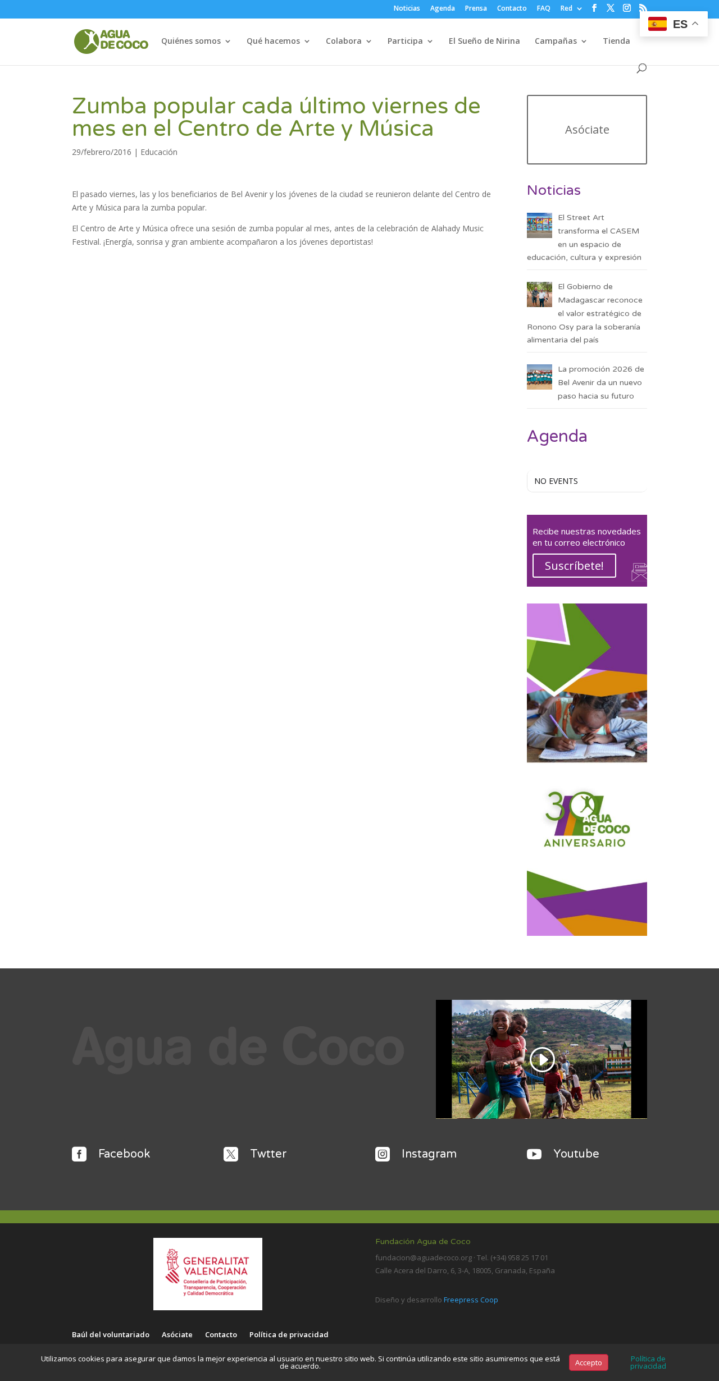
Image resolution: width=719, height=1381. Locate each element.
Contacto (512, 9)
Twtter (268, 1154)
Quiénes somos (191, 41)
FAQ (543, 9)
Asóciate (587, 129)
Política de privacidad (289, 1334)
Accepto (588, 1362)
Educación (159, 152)
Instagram (429, 1154)
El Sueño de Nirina (484, 41)
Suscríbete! (574, 565)
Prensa (476, 9)
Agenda (442, 9)
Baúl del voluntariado (110, 1334)
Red (566, 9)
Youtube (576, 1154)
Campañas (556, 41)
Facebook (124, 1154)
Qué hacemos (273, 41)
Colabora (344, 41)
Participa (405, 41)
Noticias (407, 9)
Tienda (616, 41)
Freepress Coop (471, 1300)
